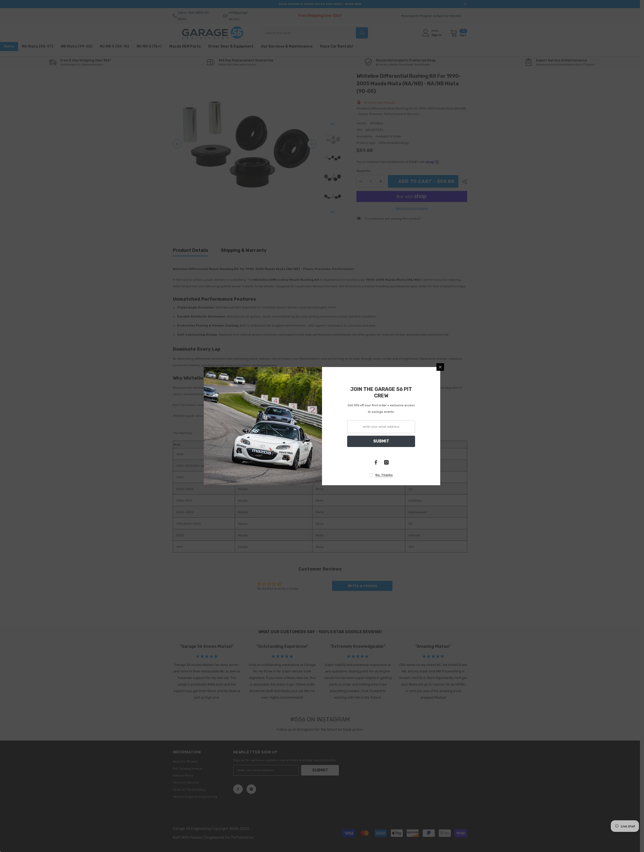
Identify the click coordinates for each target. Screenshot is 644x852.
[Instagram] (386, 462)
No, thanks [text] (384, 475)
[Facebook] (376, 462)
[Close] (440, 367)
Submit (381, 441)
